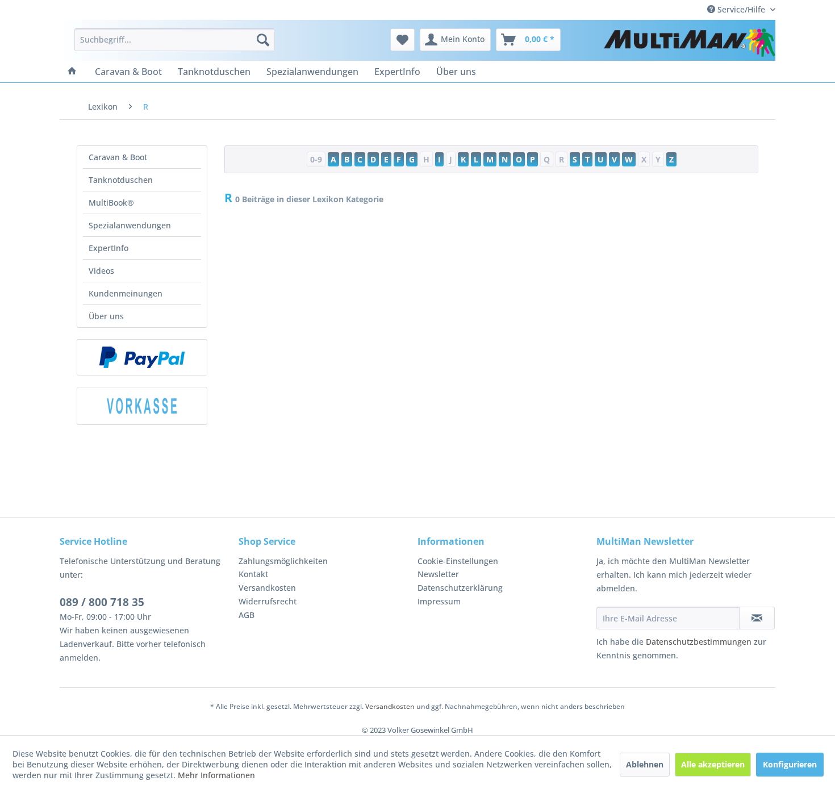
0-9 (316, 159)
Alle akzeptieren (713, 764)
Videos (101, 270)
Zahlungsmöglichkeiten (283, 561)
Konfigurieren (790, 764)
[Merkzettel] (402, 39)
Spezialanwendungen (130, 225)
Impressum (439, 601)
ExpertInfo (108, 248)
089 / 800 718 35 (102, 602)
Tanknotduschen (121, 179)
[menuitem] (174, 39)
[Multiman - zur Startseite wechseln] (689, 42)
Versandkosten (267, 587)
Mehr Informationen (216, 775)
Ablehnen (644, 764)
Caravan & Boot (118, 157)
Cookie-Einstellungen (458, 561)
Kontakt (253, 574)
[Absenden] (757, 618)
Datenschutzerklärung (460, 587)
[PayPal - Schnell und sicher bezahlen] (142, 357)
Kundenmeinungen (125, 293)
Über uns (106, 316)
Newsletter (438, 574)
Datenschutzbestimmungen (699, 641)
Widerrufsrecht (268, 601)
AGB (246, 615)
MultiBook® (111, 202)
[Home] (72, 71)
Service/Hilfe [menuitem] (741, 9)
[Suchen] (263, 39)
